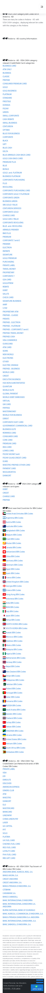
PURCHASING (8, 261)
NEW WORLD (8, 354)
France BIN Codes (13, 577)
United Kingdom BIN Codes (17, 581)
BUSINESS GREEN (10, 201)
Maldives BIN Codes (14, 641)
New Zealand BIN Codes (16, 671)
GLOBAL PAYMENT (10, 393)
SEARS (5, 351)
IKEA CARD (7, 447)
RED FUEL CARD (9, 847)
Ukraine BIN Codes (14, 735)
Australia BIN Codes (14, 526)
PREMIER (6, 244)
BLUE (5, 165)
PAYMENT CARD (9, 468)
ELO (4, 804)
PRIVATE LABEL (9, 265)
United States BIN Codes (16, 739)
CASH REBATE (8, 119)
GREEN (5, 112)
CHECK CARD (8, 297)
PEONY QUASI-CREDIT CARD (14, 457)
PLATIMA (6, 836)
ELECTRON (7, 247)
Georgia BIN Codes (14, 586)
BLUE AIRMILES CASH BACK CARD (16, 155)
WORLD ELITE (8, 390)
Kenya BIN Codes (13, 620)
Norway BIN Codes (14, 662)
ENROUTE (7, 779)
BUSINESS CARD (9, 65)
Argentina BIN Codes (14, 518)
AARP (5, 304)
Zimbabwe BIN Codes (15, 752)
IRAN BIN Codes (12, 607)
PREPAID (6, 80)
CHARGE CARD (9, 215)
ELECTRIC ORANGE (10, 365)
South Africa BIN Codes (15, 747)
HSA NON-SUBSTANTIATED (14, 383)
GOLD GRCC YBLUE (11, 219)
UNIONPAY (7, 815)
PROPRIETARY (8, 272)
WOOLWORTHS (9, 472)
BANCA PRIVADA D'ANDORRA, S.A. (17, 886)
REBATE (6, 286)
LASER (5, 822)
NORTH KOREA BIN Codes (16, 624)
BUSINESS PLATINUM (11, 176)
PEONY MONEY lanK (11, 454)
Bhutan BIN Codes (13, 543)
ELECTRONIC (8, 358)
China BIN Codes (13, 556)
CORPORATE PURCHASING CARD (16, 190)
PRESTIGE (7, 101)
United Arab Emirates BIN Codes (19, 513)
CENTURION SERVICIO (12, 208)
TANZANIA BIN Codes (14, 731)
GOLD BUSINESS (10, 90)
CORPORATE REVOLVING (13, 222)
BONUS (6, 169)
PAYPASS (6, 408)
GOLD (5, 87)
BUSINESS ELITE (9, 429)
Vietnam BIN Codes (14, 743)
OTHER (6, 361)
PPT (4, 829)
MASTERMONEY (9, 411)
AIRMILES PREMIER (11, 229)
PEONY (6, 108)
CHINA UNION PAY (10, 819)
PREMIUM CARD (9, 443)
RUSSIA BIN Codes (13, 705)
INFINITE (6, 251)
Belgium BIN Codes (14, 534)
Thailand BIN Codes (14, 718)
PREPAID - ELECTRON (11, 322)
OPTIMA (6, 130)
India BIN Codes (12, 603)
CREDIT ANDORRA (10, 879)
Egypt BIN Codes (13, 569)
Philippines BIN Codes (15, 680)
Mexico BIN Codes (13, 645)
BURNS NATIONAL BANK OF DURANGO (19, 910)
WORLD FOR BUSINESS (12, 415)
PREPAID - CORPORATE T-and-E (15, 329)
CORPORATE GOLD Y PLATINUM (16, 194)
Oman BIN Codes (13, 676)
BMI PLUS (7, 233)
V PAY (5, 308)
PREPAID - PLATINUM (11, 326)
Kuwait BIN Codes (13, 632)
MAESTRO (7, 797)
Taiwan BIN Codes (13, 726)
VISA (4, 772)
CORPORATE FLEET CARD (13, 422)
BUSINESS (7, 73)
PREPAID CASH (9, 336)
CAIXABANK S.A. (9, 893)
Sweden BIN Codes (14, 714)
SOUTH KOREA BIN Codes (16, 628)
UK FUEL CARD (9, 840)
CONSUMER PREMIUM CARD (15, 83)
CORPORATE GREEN (11, 197)
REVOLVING (8, 187)
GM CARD (7, 404)
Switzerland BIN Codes (15, 551)
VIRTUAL (6, 400)
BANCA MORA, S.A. (10, 875)
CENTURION (8, 126)
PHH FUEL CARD (9, 854)
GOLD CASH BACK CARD (13, 158)
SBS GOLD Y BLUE (10, 204)
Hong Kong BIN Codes (15, 594)
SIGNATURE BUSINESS (12, 301)
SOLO (5, 833)
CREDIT (6, 375)
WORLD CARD (8, 372)
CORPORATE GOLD (11, 212)
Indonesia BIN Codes (14, 598)
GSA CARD (7, 279)
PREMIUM (7, 237)
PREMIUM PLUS (9, 162)
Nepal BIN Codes (13, 666)
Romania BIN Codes (14, 701)
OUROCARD (8, 343)
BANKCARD (7, 812)
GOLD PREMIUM (10, 258)
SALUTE (6, 294)
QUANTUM (7, 386)
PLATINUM (7, 94)
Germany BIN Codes (14, 560)
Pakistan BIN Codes (14, 684)
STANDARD (7, 98)
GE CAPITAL (7, 826)
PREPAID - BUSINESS (11, 368)
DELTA (5, 151)
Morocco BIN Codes (14, 636)
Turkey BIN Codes (13, 722)
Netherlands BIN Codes (15, 658)
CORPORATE (8, 137)
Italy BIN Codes (12, 611)
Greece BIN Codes (13, 590)
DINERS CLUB (8, 790)
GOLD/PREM (8, 283)
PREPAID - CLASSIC (10, 315)
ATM (4, 794)
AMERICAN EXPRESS (11, 787)
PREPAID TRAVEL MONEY (13, 333)
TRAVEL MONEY (9, 269)
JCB (4, 776)
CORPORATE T (9, 276)
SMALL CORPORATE (11, 115)
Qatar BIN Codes (13, 697)
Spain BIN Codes (13, 573)
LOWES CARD (8, 450)
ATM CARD (7, 347)
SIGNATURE (7, 254)
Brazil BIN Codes (13, 539)
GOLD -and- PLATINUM (12, 172)
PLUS (5, 183)
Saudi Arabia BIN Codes (16, 709)
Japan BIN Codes (13, 615)
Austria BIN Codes (13, 522)
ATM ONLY (7, 69)
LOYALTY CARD (9, 851)
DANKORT (7, 475)
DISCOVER (7, 783)
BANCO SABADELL (10, 896)
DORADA (6, 105)
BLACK (5, 140)
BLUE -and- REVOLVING (12, 226)
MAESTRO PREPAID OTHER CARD (16, 465)
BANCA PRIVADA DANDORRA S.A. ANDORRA (21, 917)
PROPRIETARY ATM (10, 311)
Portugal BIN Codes (14, 692)
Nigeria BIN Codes (13, 653)
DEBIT (5, 290)
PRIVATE (6, 318)
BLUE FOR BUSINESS (11, 133)
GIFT (4, 144)
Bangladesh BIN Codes (15, 530)
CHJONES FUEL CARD (11, 844)
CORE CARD (8, 440)
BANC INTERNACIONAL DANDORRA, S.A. (19, 921)
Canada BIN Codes (13, 547)
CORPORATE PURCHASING (14, 179)
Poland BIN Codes (13, 688)
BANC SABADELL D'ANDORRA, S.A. (17, 924)
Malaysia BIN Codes (14, 649)
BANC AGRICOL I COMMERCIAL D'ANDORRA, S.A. (23, 913)
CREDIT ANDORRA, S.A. (12, 882)
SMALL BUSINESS (10, 122)
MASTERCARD (8, 808)
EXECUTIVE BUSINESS (12, 379)
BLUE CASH (7, 147)
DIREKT (6, 418)
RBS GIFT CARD (9, 858)
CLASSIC (6, 76)
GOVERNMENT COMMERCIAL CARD (17, 425)
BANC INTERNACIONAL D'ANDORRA (17, 900)
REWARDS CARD (9, 432)
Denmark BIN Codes (14, 565)
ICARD (5, 461)
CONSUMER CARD (10, 436)
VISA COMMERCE (10, 340)
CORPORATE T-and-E (11, 240)
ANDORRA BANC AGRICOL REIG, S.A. (18, 872)
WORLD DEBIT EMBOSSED (14, 397)
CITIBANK (7, 889)
